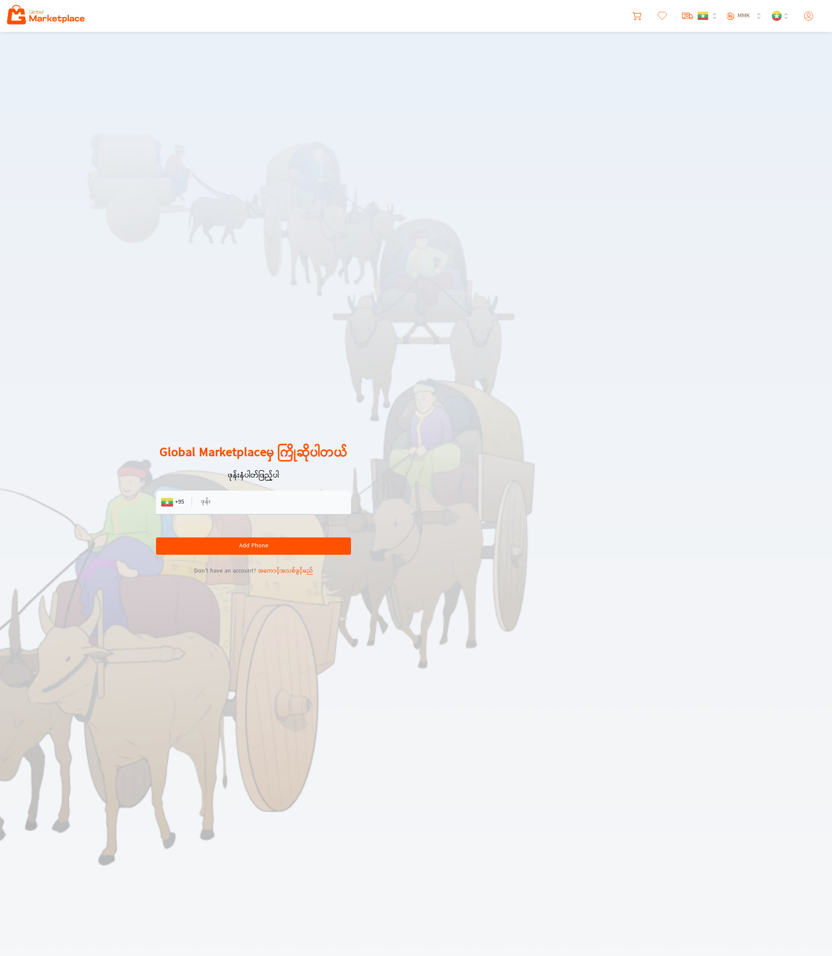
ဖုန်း (206, 502)
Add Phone (253, 546)
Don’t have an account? (253, 571)
